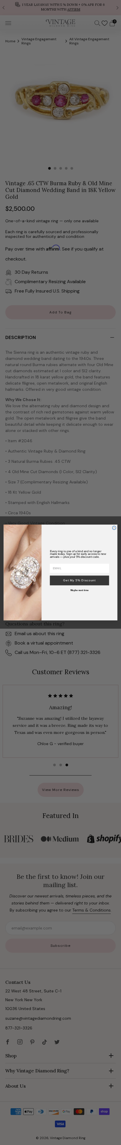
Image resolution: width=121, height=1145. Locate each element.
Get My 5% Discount (79, 580)
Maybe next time (79, 590)
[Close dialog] (114, 528)
